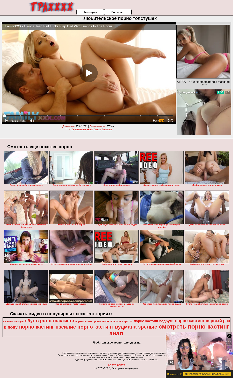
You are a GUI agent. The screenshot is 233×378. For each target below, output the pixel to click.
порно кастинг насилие (47, 327)
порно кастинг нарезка (117, 321)
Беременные (79, 129)
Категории (90, 12)
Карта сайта (116, 365)
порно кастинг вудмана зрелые (117, 327)
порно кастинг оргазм (88, 321)
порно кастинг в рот (13, 321)
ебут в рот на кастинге (49, 320)
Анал (90, 129)
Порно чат (118, 12)
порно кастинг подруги (153, 321)
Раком (97, 129)
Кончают (107, 129)
